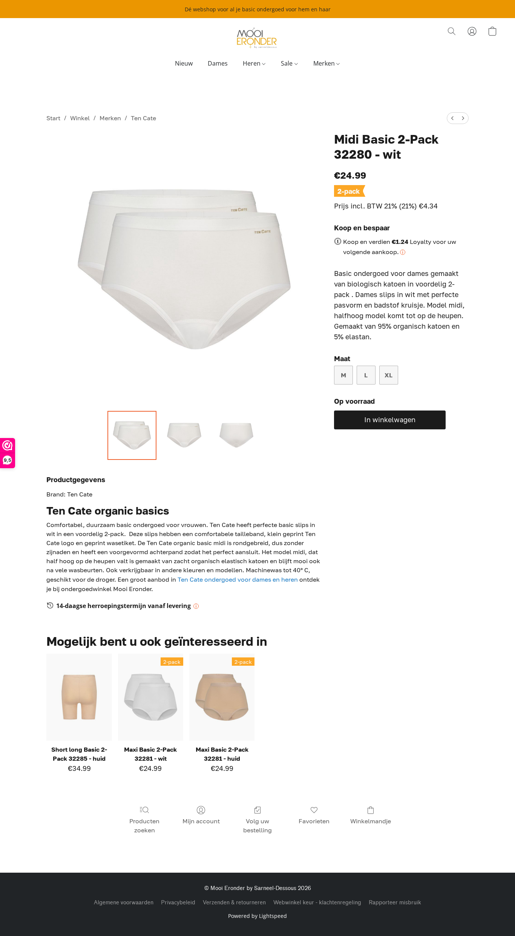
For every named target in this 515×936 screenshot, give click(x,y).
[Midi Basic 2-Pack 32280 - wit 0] (131, 435)
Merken (324, 63)
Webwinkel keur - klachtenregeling (317, 902)
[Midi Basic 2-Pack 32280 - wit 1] (183, 435)
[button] (257, 39)
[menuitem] (452, 118)
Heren (252, 63)
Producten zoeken (144, 825)
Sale (287, 63)
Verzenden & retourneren (234, 902)
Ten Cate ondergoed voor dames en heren (238, 579)
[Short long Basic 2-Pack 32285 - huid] (79, 697)
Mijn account (201, 821)
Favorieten (314, 821)
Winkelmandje (370, 821)
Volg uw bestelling (257, 825)
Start (53, 118)
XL (388, 375)
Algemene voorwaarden (123, 902)
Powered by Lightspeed (257, 915)
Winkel (80, 118)
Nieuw (184, 63)
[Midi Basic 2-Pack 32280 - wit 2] (236, 435)
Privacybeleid (178, 902)
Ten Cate (143, 118)
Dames (218, 63)
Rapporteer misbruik (395, 902)
